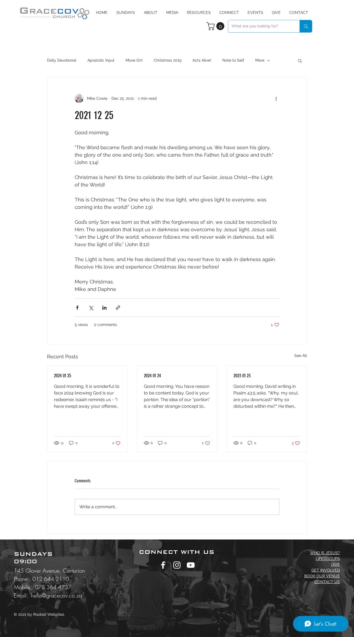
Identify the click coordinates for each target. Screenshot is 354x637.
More (259, 60)
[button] (172, 12)
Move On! (134, 60)
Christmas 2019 (167, 60)
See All (300, 355)
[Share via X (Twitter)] (90, 307)
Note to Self (233, 60)
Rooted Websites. (49, 614)
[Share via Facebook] (77, 307)
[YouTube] (191, 565)
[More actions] (276, 98)
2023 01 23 (242, 376)
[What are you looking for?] (306, 26)
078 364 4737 (53, 587)
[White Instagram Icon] (177, 565)
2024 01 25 (62, 376)
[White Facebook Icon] (163, 565)
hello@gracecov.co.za (56, 595)
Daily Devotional (61, 60)
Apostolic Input (100, 60)
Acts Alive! (201, 60)
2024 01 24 (152, 376)
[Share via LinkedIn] (104, 307)
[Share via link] (118, 307)
